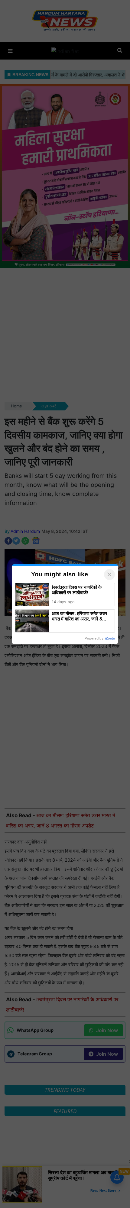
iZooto (110, 638)
